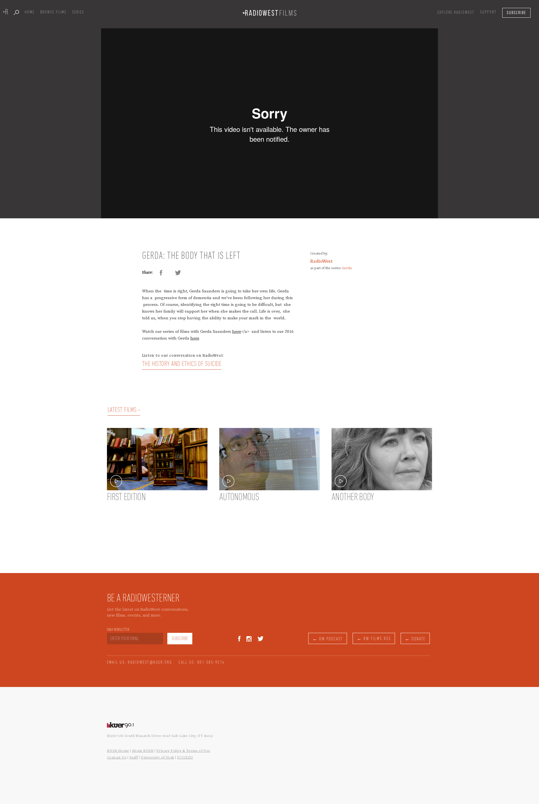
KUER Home (118, 751)
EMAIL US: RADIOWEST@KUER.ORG (139, 662)
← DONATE (415, 639)
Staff (133, 757)
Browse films (53, 12)
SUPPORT (488, 12)
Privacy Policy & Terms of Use (183, 751)
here (236, 331)
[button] (456, 12)
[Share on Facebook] (161, 272)
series (78, 12)
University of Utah (157, 757)
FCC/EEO (185, 757)
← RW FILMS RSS (374, 638)
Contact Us (117, 757)
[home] (269, 12)
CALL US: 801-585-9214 (202, 662)
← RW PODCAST (327, 639)
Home (30, 12)
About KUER (143, 751)
